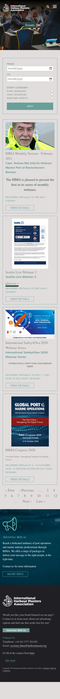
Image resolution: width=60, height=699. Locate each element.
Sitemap (46, 668)
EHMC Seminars (16, 91)
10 (39, 495)
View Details (19, 207)
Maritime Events (17, 98)
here (32, 653)
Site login (10, 660)
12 (55, 495)
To (8, 74)
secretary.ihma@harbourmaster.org (28, 645)
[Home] (16, 8)
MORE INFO (15, 574)
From (10, 64)
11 (47, 495)
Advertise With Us (16, 630)
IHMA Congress (16, 94)
